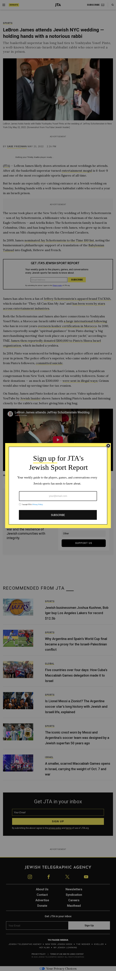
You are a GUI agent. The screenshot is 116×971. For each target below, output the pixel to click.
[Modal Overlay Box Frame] (58, 485)
